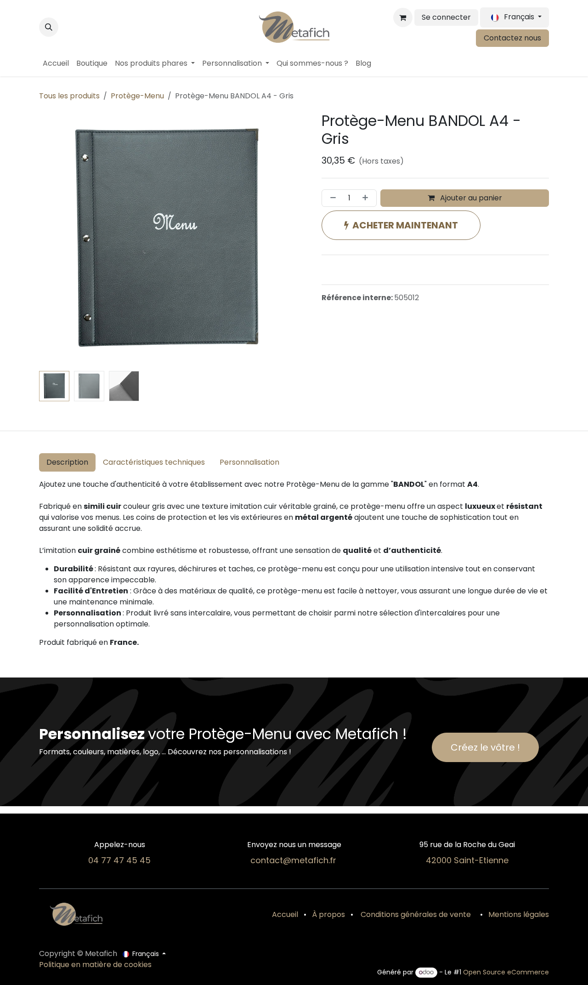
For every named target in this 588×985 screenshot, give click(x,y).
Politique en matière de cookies (95, 964)
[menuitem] (56, 63)
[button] (48, 27)
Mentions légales (518, 914)
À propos (328, 914)
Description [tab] (67, 462)
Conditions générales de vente (415, 914)
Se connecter (446, 17)
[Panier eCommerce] (403, 17)
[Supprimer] (331, 198)
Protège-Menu (137, 96)
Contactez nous (512, 38)
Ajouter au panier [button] (470, 198)
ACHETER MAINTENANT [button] (405, 225)
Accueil (285, 914)
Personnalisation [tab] (249, 462)
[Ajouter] (367, 198)
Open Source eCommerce (506, 972)
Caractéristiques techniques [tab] (154, 462)
